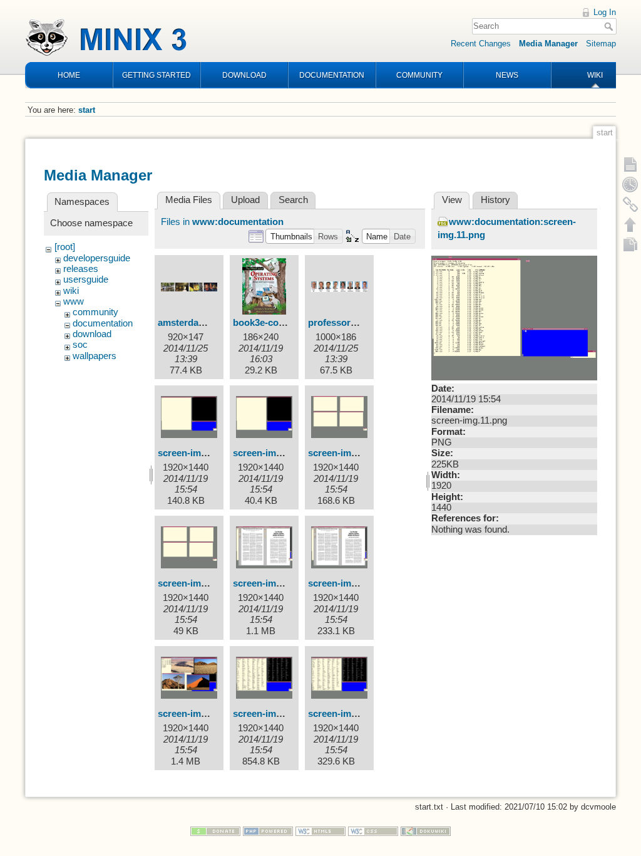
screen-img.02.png (198, 583)
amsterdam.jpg (190, 323)
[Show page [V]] (630, 164)
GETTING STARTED (156, 75)
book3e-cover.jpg (270, 323)
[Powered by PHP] (268, 830)
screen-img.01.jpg (196, 453)
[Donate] (215, 830)
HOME (69, 75)
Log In (604, 12)
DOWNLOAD (244, 75)
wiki (71, 291)
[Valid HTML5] (320, 830)
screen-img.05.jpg (271, 714)
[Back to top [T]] (630, 224)
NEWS (507, 75)
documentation (103, 323)
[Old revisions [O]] (630, 184)
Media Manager (548, 43)
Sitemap (601, 43)
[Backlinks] (630, 204)
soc (80, 345)
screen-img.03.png (348, 583)
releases (80, 269)
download (92, 334)
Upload (245, 200)
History (495, 200)
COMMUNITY (419, 75)
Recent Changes (481, 43)
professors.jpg (340, 323)
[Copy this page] (630, 244)
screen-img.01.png (273, 453)
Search (610, 26)
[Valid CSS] (373, 830)
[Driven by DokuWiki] (426, 830)
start (86, 110)
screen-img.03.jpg (271, 583)
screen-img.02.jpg (347, 453)
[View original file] (514, 317)
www (73, 301)
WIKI (595, 75)
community (95, 312)
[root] (64, 247)
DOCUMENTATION (331, 75)
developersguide (96, 258)
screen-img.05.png (348, 714)
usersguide (85, 279)
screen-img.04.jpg (196, 714)
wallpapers (94, 356)
